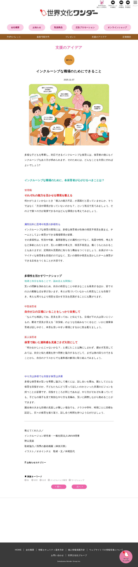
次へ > (80, 486)
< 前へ (58, 486)
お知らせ (37, 27)
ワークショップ (77, 480)
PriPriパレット (14, 37)
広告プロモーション (85, 27)
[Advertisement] (46, 520)
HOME (18, 550)
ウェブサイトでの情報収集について (106, 550)
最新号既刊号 (43, 37)
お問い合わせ (57, 555)
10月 (36, 480)
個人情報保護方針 (76, 550)
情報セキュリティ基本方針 (51, 550)
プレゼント (70, 37)
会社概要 (15, 27)
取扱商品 (58, 27)
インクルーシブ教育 (58, 480)
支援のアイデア (99, 37)
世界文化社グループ (77, 555)
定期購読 (127, 37)
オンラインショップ (117, 27)
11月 (44, 480)
